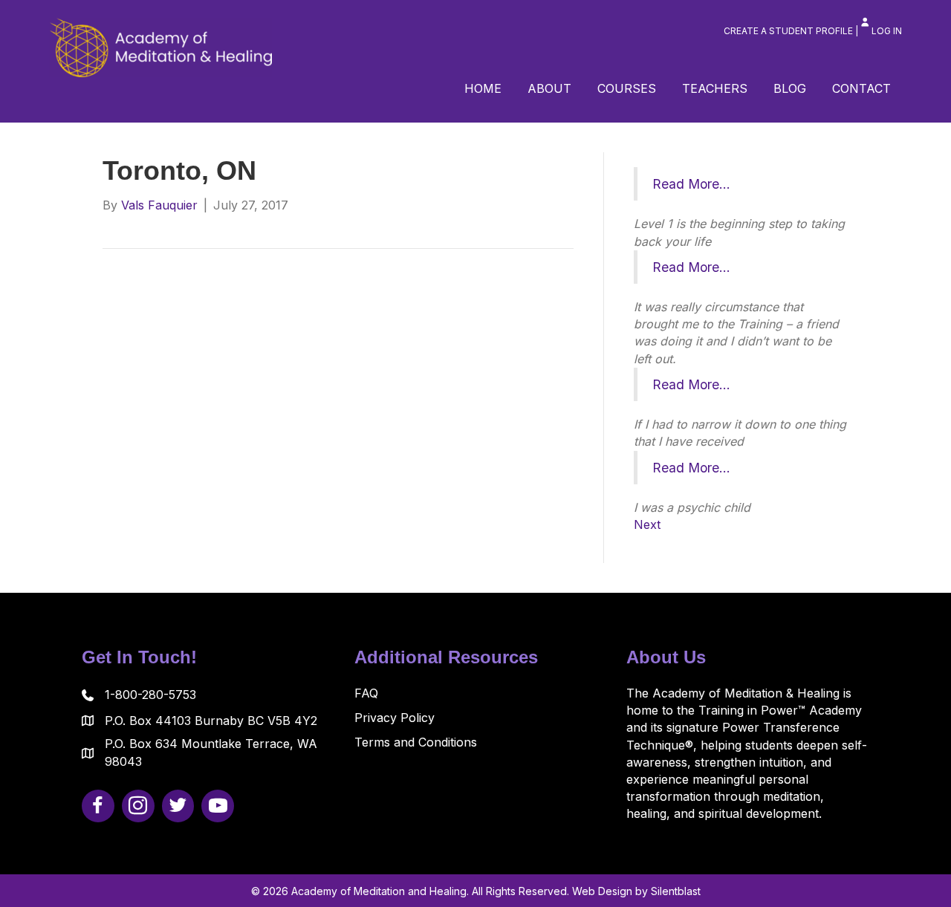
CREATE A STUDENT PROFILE (788, 30)
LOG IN (887, 30)
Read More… (691, 184)
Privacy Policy (394, 717)
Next (647, 524)
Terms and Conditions (415, 742)
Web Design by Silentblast (636, 891)
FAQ (366, 693)
